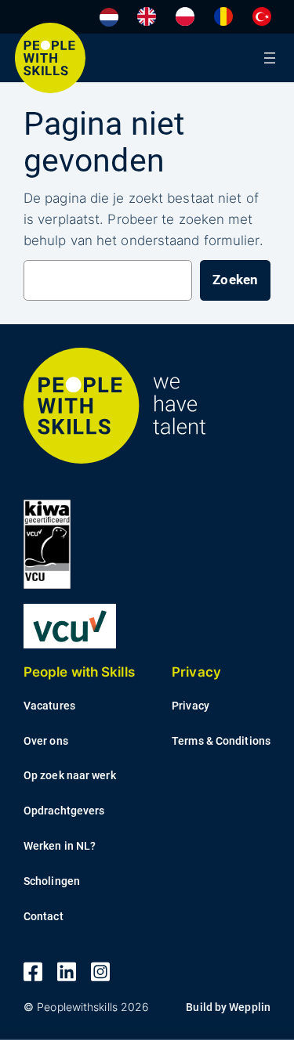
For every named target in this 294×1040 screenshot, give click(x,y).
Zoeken (235, 279)
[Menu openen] (269, 58)
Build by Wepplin (228, 1007)
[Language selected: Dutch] (189, 17)
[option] (146, 16)
